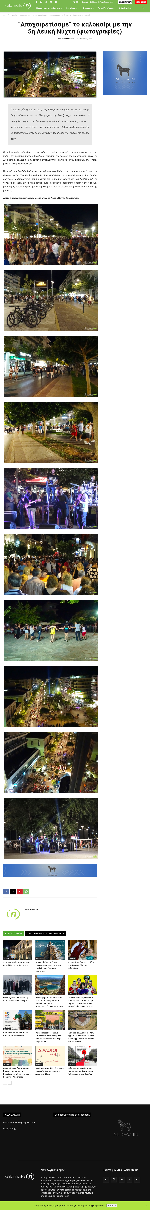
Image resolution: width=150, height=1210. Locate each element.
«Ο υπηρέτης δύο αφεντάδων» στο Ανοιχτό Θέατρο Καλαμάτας (81, 965)
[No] (146, 1205)
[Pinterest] (20, 891)
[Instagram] (41, 2)
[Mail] (46, 2)
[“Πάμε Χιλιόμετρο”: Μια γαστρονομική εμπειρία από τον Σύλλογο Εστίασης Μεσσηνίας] (50, 950)
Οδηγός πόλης (125, 8)
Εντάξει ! (112, 1205)
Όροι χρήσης (9, 1128)
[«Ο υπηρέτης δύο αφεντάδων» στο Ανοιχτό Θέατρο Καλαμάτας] (82, 950)
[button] (143, 8)
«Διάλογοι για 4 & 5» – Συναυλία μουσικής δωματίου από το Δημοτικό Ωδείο (49, 1071)
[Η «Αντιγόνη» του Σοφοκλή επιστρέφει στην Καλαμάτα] (17, 985)
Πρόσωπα (87, 8)
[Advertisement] (125, 122)
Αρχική (6, 15)
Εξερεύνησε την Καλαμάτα (48, 8)
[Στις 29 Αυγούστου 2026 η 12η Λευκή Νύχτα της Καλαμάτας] (17, 950)
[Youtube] (56, 2)
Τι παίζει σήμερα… (106, 8)
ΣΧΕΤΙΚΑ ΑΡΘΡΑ (13, 933)
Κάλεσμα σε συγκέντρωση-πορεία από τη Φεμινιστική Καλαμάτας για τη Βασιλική (80, 1071)
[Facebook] (36, 2)
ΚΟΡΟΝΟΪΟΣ (141, 2)
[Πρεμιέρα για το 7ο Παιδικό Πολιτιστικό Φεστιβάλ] (17, 1020)
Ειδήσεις (7, 959)
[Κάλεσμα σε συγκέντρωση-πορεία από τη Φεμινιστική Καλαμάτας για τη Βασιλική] (82, 1056)
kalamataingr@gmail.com (22, 1122)
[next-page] (10, 1083)
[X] (51, 2)
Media (14, 15)
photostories (25, 15)
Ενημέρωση (71, 8)
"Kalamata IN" (68, 38)
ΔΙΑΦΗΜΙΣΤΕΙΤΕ (125, 2)
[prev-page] (5, 1083)
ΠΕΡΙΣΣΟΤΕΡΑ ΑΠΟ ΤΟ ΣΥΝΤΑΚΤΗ (45, 933)
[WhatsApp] (26, 891)
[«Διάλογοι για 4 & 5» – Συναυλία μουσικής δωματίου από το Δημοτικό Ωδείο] (50, 1056)
